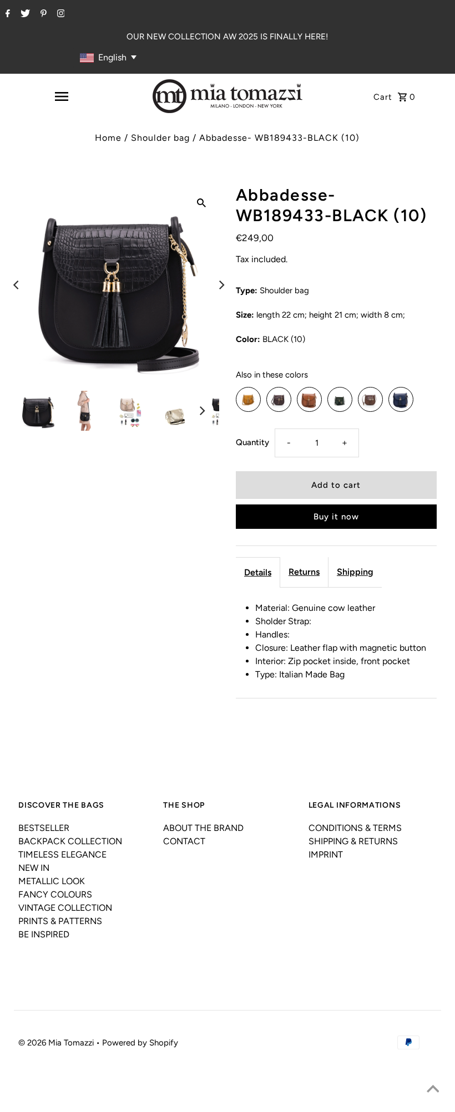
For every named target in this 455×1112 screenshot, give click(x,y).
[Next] (221, 285)
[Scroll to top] (433, 1090)
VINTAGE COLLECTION (65, 907)
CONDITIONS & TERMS (355, 828)
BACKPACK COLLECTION (70, 841)
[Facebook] (6, 14)
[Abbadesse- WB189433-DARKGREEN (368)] (339, 399)
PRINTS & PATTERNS (60, 921)
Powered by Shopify (140, 1043)
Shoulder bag (160, 137)
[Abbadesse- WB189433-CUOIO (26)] (309, 399)
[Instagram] (59, 14)
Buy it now (336, 517)
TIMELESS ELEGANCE (62, 854)
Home (108, 137)
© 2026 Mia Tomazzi (57, 1043)
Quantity (252, 442)
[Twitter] (24, 14)
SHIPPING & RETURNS (353, 841)
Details (257, 572)
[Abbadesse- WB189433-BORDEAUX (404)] (278, 399)
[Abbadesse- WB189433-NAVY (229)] (400, 399)
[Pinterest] (42, 14)
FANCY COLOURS (55, 894)
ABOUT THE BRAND (203, 828)
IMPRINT (326, 854)
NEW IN (33, 868)
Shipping (355, 572)
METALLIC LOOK (51, 881)
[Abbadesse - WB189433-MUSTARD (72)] (248, 399)
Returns (304, 572)
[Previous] (16, 285)
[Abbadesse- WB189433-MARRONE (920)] (370, 399)
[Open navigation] (61, 96)
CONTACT (184, 841)
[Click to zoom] (201, 202)
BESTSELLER (43, 828)
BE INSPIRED (43, 934)
